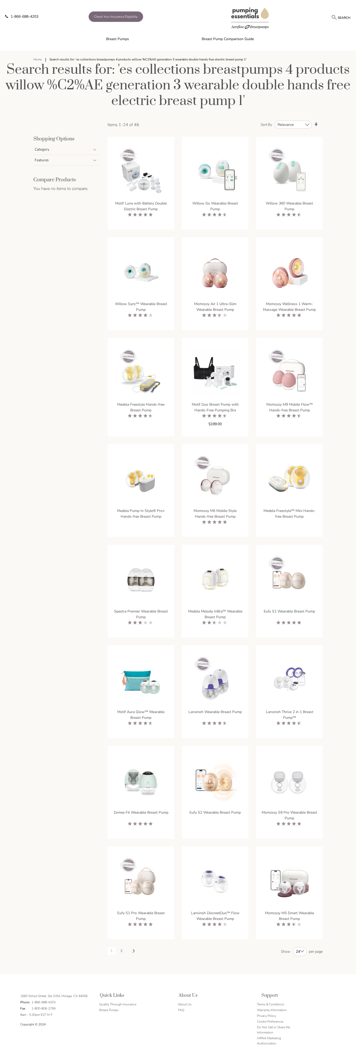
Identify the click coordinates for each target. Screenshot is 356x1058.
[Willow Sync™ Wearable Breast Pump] (141, 273)
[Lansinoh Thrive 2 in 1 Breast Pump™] (289, 681)
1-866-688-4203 (24, 16)
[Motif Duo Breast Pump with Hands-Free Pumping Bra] (215, 373)
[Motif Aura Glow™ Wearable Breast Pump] (141, 681)
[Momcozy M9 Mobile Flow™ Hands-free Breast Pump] (289, 373)
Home (37, 59)
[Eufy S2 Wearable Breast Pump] (215, 781)
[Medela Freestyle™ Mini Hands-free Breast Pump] (289, 479)
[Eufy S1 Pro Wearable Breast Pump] (141, 882)
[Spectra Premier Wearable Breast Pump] (141, 580)
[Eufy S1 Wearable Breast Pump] (289, 580)
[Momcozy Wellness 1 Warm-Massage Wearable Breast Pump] (289, 273)
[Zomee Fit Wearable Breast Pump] (141, 781)
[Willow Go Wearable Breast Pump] (215, 172)
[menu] (178, 39)
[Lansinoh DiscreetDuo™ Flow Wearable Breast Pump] (215, 882)
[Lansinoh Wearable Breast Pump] (215, 681)
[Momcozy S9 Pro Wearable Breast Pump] (289, 781)
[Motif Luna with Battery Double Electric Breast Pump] (141, 172)
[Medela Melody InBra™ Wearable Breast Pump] (215, 580)
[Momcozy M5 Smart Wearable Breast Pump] (289, 882)
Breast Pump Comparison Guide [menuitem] (228, 38)
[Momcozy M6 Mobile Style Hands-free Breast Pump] (215, 479)
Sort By (266, 124)
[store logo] (250, 17)
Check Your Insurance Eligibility (116, 17)
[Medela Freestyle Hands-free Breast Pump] (141, 373)
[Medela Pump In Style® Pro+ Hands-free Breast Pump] (141, 479)
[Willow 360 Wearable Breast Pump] (289, 172)
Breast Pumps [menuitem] (117, 38)
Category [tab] (42, 149)
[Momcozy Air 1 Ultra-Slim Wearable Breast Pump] (215, 273)
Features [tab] (42, 160)
